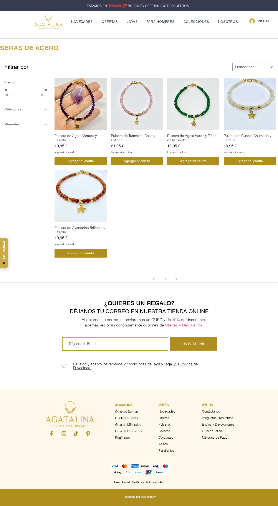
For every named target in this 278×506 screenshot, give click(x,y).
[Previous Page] (153, 279)
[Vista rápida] (81, 104)
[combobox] (254, 67)
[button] (132, 21)
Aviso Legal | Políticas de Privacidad (138, 482)
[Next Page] (176, 279)
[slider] (5, 90)
